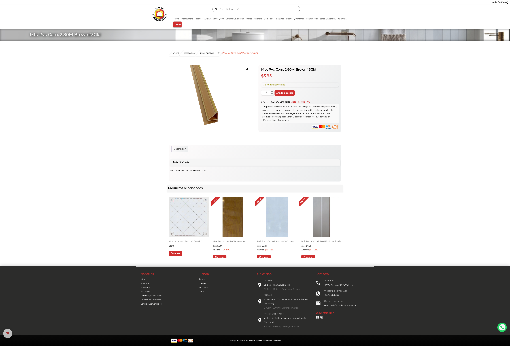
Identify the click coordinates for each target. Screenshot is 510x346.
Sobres (249, 19)
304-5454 (261, 2)
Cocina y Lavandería (235, 19)
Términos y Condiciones (151, 295)
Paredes (199, 19)
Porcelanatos (187, 19)
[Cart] (7, 333)
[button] (247, 69)
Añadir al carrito (284, 93)
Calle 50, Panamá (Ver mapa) (277, 285)
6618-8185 (270, 2)
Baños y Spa (218, 19)
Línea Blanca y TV (328, 19)
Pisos (176, 19)
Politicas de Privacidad (151, 300)
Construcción (312, 19)
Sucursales (145, 291)
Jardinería (342, 19)
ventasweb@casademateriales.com (195, 2)
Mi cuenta (203, 287)
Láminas (280, 19)
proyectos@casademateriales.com (227, 2)
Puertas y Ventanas (295, 19)
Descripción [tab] (180, 149)
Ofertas (177, 24)
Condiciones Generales (151, 304)
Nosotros (145, 283)
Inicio (143, 279)
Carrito (202, 291)
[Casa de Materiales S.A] (158, 10)
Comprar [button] (175, 253)
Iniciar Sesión (500, 2)
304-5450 (251, 2)
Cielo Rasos (269, 19)
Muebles (258, 19)
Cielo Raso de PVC (300, 102)
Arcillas (207, 19)
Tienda (202, 279)
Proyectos (145, 287)
